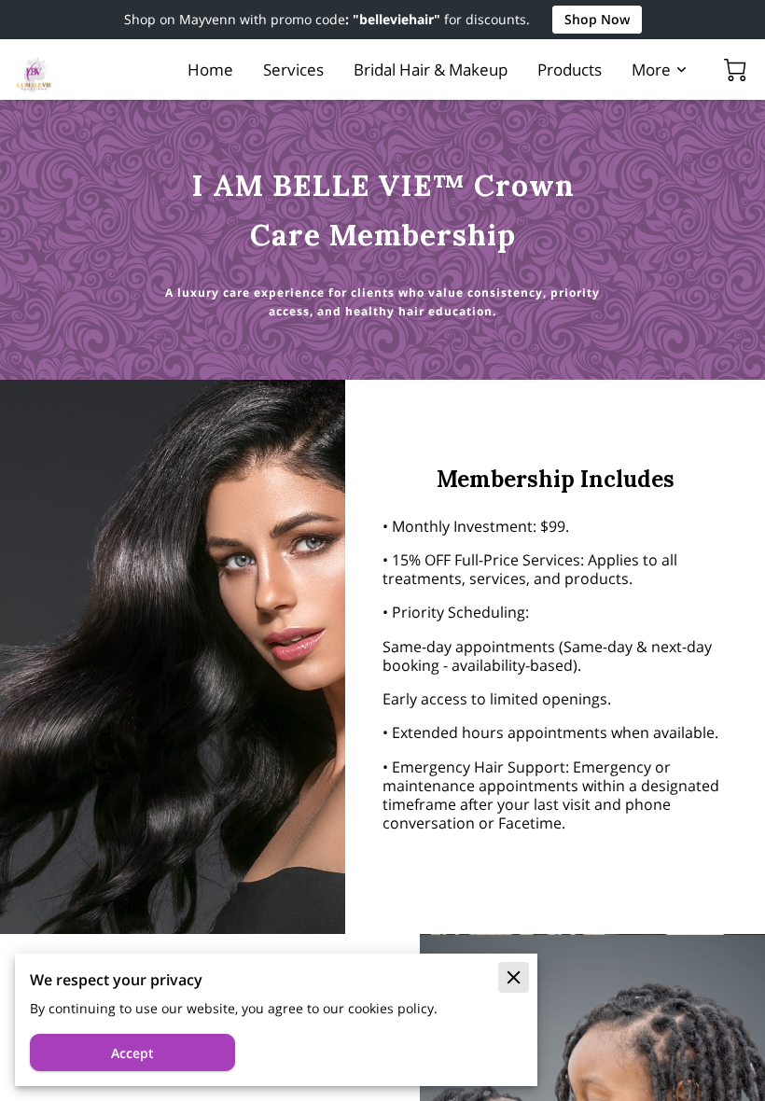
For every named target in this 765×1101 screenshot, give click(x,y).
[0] (735, 70)
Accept (132, 1053)
